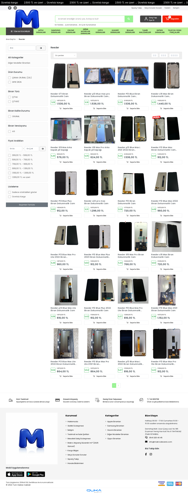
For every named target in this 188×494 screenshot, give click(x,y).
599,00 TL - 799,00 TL (22, 159)
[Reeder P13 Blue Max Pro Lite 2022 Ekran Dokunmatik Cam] (66, 236)
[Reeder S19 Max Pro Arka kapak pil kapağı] (99, 129)
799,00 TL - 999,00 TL (22, 164)
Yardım (167, 8)
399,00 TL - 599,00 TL (22, 155)
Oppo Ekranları (114, 438)
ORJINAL (16, 116)
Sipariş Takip (136, 8)
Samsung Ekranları (115, 425)
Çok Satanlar (71, 24)
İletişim (176, 8)
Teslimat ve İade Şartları (78, 434)
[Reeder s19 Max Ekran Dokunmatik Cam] (166, 236)
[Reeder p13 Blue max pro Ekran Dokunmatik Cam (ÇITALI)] (99, 76)
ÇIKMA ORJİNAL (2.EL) (22, 77)
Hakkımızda (73, 421)
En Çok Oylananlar (87, 24)
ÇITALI (15, 97)
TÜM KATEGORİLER (21, 31)
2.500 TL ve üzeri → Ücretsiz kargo (89, 2)
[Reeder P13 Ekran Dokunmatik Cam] (133, 183)
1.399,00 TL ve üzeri (21, 177)
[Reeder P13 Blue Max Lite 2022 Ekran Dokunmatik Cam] (66, 343)
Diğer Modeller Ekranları (19, 63)
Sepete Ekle (67, 108)
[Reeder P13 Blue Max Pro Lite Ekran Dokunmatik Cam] (133, 290)
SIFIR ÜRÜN (16, 82)
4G (13, 131)
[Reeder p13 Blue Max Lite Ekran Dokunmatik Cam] (66, 290)
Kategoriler (112, 415)
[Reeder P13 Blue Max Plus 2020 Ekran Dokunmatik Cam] (99, 236)
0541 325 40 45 (155, 437)
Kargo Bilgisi (73, 450)
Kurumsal (71, 415)
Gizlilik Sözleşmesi (76, 425)
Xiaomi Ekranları (114, 430)
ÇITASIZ (15, 101)
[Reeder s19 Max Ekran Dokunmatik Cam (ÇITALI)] (166, 76)
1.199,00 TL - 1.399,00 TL (23, 172)
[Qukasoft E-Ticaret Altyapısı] (94, 491)
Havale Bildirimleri (76, 463)
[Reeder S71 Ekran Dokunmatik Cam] (66, 76)
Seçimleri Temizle (27, 204)
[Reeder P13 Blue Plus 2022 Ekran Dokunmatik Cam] (99, 290)
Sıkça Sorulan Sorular (153, 8)
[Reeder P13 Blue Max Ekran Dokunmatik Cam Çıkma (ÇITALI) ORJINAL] (166, 129)
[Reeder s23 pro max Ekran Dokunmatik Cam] (99, 183)
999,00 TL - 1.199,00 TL (22, 168)
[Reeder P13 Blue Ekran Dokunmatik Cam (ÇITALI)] (133, 76)
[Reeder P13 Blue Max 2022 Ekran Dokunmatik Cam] (166, 183)
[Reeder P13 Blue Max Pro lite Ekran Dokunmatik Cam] (166, 343)
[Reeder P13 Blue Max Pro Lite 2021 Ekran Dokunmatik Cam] (99, 343)
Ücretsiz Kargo (19, 196)
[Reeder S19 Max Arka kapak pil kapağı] (66, 129)
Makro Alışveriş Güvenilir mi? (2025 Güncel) (83, 445)
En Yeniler (59, 24)
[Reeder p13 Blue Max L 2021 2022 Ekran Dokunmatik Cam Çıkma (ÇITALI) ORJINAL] (133, 129)
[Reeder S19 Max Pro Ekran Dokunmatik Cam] (133, 236)
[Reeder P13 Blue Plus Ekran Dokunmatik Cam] (66, 183)
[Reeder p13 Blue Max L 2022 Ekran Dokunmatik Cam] (133, 343)
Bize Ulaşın (151, 415)
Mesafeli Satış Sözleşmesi (79, 438)
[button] (172, 19)
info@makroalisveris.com (160, 442)
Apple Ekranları (114, 421)
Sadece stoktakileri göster (24, 192)
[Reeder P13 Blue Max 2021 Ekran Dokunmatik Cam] (166, 290)
